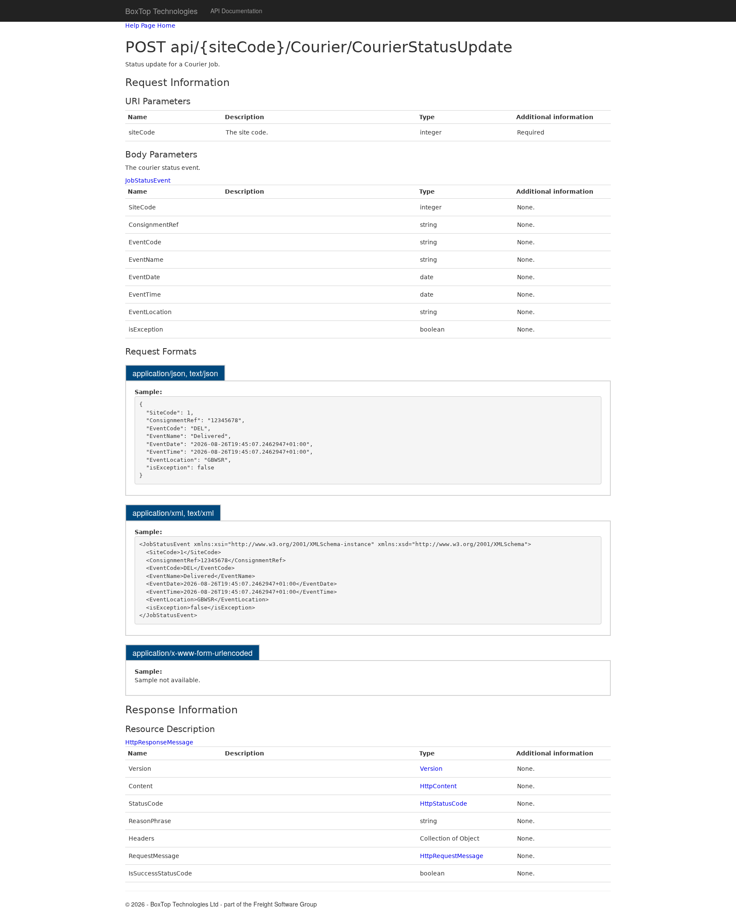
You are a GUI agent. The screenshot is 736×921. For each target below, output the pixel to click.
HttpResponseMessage (159, 742)
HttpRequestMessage (451, 855)
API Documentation (236, 10)
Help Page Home (150, 25)
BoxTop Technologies (161, 10)
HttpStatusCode (443, 803)
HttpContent (438, 786)
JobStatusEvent (147, 180)
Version (431, 768)
